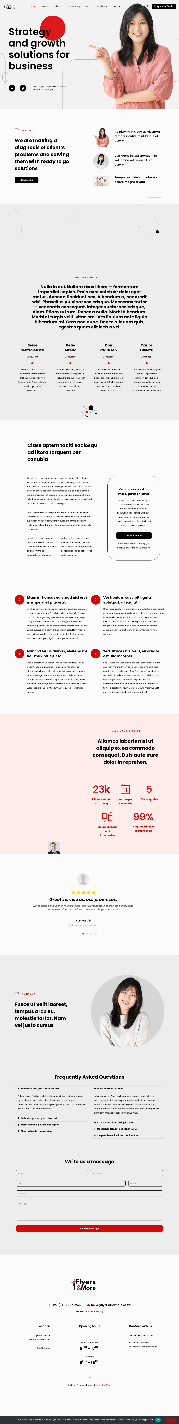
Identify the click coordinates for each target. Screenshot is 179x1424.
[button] (51, 1088)
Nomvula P (83, 920)
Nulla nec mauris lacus (110, 1088)
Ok (158, 1420)
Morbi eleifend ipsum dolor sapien (40, 1124)
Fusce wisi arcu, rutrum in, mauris (40, 1088)
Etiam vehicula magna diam (36, 1131)
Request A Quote (163, 6)
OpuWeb (106, 1384)
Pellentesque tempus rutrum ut (39, 1118)
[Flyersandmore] (13, 6)
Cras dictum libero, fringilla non (115, 1122)
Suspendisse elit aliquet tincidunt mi (117, 1135)
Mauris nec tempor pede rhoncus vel (117, 1128)
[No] (171, 1420)
